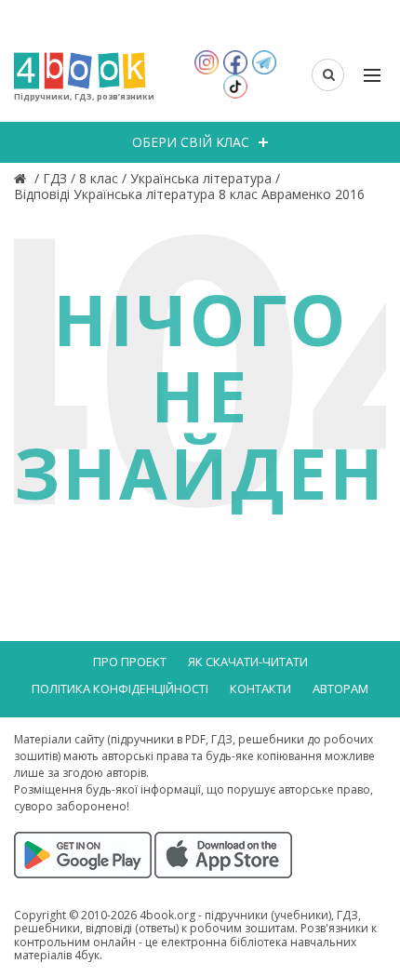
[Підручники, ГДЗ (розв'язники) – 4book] (22, 178)
